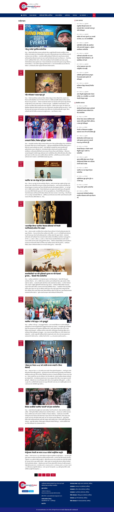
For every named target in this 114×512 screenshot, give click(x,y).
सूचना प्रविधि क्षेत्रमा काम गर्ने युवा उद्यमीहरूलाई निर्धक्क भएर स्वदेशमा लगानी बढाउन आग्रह (86, 161)
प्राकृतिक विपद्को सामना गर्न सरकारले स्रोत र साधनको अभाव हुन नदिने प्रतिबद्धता (86, 28)
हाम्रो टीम (44, 503)
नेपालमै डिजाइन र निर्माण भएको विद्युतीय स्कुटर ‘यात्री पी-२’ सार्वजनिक (85, 151)
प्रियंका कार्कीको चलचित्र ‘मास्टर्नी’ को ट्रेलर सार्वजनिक (42, 407)
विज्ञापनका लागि (68, 509)
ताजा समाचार (32, 15)
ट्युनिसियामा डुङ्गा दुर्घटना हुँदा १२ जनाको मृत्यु (85, 179)
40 (48, 475)
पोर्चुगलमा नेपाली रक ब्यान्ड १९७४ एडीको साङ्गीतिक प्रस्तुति (44, 452)
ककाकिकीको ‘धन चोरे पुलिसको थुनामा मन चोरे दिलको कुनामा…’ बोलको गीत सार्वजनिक (43, 274)
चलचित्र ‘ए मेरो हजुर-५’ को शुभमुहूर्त (36, 321)
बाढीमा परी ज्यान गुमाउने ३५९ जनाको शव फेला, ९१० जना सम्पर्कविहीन (86, 38)
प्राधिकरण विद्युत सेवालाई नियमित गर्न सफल (85, 86)
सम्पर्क (62, 509)
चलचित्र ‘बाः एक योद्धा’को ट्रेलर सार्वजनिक (38, 180)
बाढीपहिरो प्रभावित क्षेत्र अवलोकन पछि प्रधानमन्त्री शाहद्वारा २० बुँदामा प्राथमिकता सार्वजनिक (85, 47)
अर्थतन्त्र (67, 15)
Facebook (25, 491)
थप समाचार (83, 15)
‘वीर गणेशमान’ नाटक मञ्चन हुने (35, 95)
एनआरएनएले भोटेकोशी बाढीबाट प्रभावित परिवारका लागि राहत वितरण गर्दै (86, 195)
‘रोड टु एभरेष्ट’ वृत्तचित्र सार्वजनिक (35, 49)
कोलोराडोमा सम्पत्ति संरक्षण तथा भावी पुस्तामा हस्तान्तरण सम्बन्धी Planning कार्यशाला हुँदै (85, 140)
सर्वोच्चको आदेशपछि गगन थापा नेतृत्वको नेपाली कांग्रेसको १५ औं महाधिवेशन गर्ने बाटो (85, 58)
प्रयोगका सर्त (75, 509)
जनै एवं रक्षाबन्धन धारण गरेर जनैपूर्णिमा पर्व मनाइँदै (84, 67)
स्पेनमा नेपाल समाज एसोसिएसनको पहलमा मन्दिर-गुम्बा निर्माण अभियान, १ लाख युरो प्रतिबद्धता (86, 121)
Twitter (31, 491)
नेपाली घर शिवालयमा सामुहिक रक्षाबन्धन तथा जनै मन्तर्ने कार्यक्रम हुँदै (86, 131)
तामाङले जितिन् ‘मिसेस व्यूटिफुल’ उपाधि (38, 140)
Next (53, 475)
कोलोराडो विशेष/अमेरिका (45, 15)
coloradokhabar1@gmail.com (54, 496)
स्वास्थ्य (75, 15)
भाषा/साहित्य (58, 15)
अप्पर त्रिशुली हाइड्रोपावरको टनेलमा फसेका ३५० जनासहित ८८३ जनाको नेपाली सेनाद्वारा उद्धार (85, 96)
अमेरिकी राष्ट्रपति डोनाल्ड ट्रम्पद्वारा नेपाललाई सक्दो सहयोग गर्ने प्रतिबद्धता (85, 77)
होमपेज (25, 15)
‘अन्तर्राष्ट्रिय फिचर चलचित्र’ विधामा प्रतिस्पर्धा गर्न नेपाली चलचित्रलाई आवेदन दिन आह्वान (42, 227)
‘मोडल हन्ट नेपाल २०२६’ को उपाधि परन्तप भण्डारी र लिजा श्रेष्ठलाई (43, 366)
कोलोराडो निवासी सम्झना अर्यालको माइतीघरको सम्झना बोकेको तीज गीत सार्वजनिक (86, 110)
